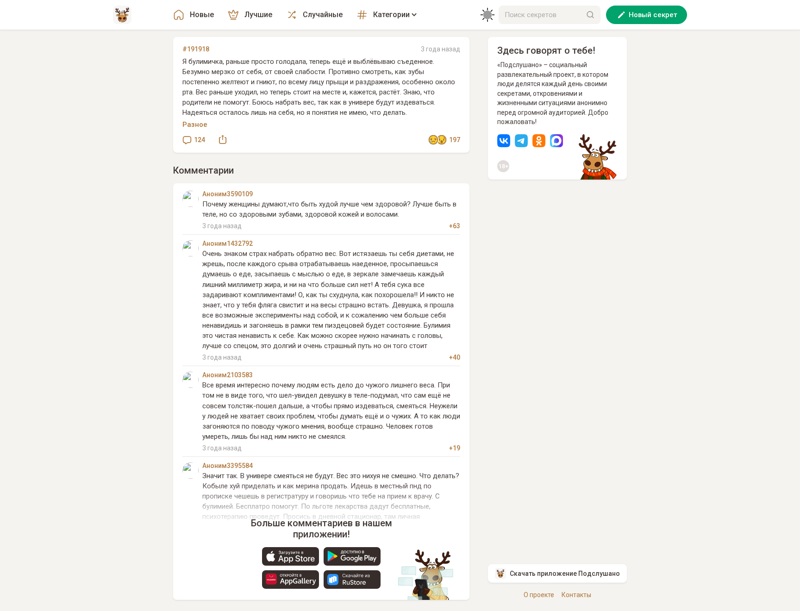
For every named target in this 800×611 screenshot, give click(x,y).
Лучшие (258, 14)
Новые (202, 14)
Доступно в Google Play (352, 556)
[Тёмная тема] (487, 14)
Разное (194, 124)
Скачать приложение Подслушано (565, 573)
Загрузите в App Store (290, 556)
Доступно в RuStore (352, 579)
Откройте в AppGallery (290, 579)
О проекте (539, 595)
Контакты (576, 595)
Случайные (323, 14)
